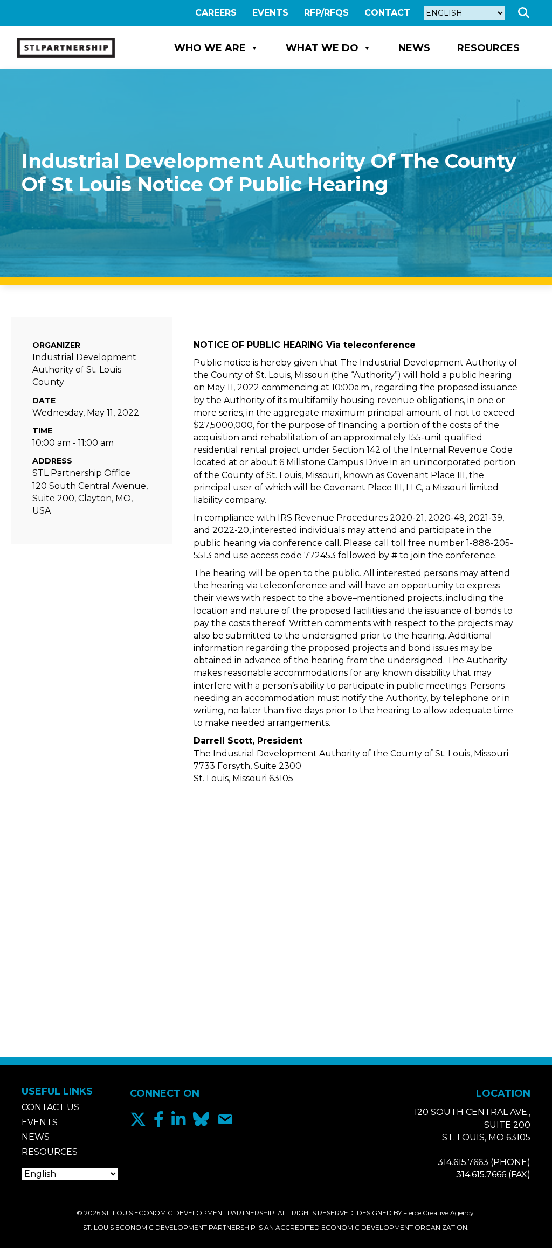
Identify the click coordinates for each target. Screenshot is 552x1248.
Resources (488, 48)
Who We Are (210, 48)
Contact (387, 13)
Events (270, 13)
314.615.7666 (481, 1174)
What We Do (322, 48)
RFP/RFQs (326, 13)
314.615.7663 (463, 1162)
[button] (525, 13)
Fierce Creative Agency (438, 1213)
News (414, 48)
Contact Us (50, 1107)
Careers (216, 13)
